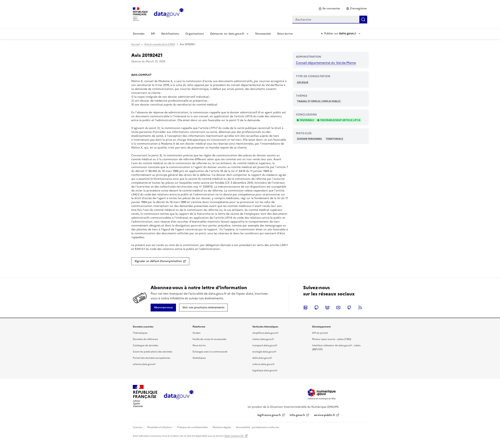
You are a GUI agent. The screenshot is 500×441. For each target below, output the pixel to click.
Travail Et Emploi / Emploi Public (319, 101)
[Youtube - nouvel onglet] (338, 307)
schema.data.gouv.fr (144, 364)
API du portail (320, 333)
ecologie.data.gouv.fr (264, 351)
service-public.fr (324, 415)
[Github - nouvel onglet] (349, 307)
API (153, 34)
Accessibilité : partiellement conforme (257, 427)
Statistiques (199, 358)
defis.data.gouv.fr (262, 358)
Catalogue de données (145, 345)
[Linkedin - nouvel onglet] (305, 307)
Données (139, 34)
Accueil (135, 44)
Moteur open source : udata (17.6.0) (331, 339)
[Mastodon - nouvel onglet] (316, 307)
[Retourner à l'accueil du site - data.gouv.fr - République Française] (178, 396)
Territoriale (334, 139)
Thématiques (140, 333)
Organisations (194, 34)
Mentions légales (221, 427)
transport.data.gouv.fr (264, 345)
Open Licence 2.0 (234, 436)
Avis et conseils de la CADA (159, 44)
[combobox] (329, 19)
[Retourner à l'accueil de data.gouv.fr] (168, 13)
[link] (329, 9)
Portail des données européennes (151, 358)
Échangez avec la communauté (210, 351)
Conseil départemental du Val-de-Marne (326, 62)
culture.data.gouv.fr (263, 364)
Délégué (302, 82)
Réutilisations (170, 34)
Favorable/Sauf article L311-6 (340, 120)
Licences (137, 427)
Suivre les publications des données (152, 351)
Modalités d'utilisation (159, 427)
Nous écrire (285, 34)
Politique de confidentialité (192, 427)
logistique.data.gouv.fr (265, 370)
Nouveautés (263, 34)
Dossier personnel (309, 139)
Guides (196, 333)
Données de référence (145, 339)
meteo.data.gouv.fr (263, 339)
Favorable (307, 120)
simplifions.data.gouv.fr (265, 333)
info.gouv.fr (297, 415)
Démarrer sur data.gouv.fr (227, 34)
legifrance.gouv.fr (269, 415)
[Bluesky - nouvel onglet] (327, 307)
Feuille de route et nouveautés (209, 339)
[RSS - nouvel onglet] (360, 307)
